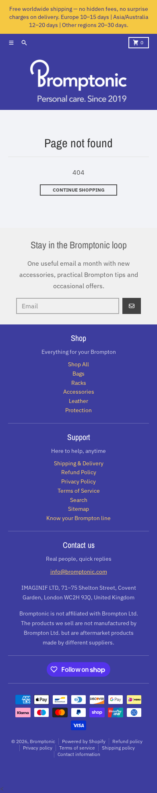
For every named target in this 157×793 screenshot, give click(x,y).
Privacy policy (37, 748)
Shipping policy (118, 748)
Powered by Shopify (83, 741)
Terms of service (77, 748)
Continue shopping (79, 190)
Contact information (79, 754)
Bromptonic (42, 741)
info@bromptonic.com (78, 571)
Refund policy (127, 741)
